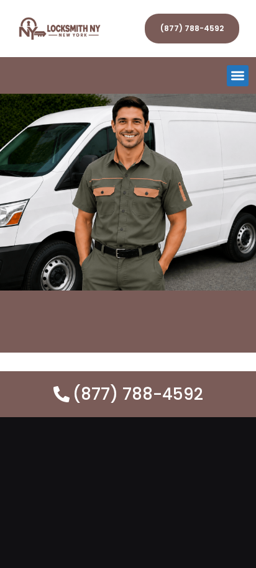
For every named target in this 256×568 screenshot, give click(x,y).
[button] (238, 76)
